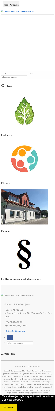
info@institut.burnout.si (15, 331)
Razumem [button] (8, 407)
